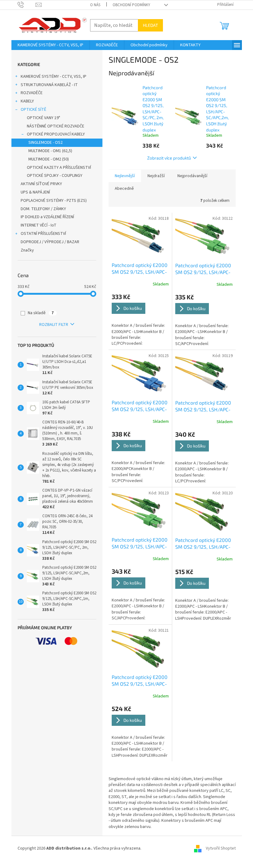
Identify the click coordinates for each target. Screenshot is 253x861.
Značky (27, 250)
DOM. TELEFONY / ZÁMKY (43, 209)
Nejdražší (156, 176)
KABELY (27, 101)
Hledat (150, 25)
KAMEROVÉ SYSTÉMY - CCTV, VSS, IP (53, 76)
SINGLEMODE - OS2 (45, 142)
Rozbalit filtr (53, 325)
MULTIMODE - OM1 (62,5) (50, 151)
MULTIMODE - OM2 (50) (48, 159)
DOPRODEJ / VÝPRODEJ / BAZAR (50, 242)
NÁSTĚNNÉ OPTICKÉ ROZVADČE (55, 126)
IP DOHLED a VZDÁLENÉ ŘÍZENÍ (47, 217)
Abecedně (124, 188)
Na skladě (41, 313)
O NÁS (95, 5)
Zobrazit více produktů (169, 157)
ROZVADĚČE (32, 93)
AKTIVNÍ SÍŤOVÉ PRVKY (41, 184)
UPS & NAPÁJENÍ (35, 192)
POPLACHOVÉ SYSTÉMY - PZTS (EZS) (54, 201)
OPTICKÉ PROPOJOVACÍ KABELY (56, 134)
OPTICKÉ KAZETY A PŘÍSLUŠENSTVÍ (59, 167)
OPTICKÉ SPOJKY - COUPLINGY (54, 176)
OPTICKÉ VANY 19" (43, 118)
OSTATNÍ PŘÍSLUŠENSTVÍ (43, 234)
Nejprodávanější (192, 176)
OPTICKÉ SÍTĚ (33, 109)
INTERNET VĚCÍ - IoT (38, 225)
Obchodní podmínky (131, 5)
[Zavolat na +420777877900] (27, 4)
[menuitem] (50, 45)
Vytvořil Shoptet (221, 848)
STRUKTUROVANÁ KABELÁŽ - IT (49, 85)
